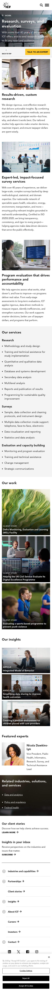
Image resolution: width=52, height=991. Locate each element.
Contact (12, 941)
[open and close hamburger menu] (47, 5)
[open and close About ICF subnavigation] (3, 911)
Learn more (8, 832)
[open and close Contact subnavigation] (3, 942)
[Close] (49, 957)
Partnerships (14, 881)
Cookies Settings (26, 971)
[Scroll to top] (6, 50)
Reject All (25, 978)
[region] (26, 972)
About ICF (13, 911)
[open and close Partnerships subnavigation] (3, 881)
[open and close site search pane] (41, 5)
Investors (12, 931)
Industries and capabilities (21, 871)
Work (8, 15)
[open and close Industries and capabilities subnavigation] (3, 871)
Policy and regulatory (15, 802)
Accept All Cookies (26, 986)
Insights (12, 901)
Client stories (15, 891)
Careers (12, 921)
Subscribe (7, 854)
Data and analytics (13, 794)
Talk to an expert (37, 52)
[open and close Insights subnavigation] (3, 901)
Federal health (11, 807)
